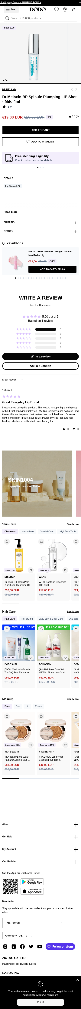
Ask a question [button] (40, 365)
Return (8, 231)
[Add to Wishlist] (30, 570)
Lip (27, 706)
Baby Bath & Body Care (51, 619)
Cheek (38, 706)
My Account (9, 849)
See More (73, 524)
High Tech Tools (68, 531)
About (5, 824)
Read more (11, 211)
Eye (18, 706)
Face (7, 706)
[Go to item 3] (43, 167)
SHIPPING (9, 222)
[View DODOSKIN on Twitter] (31, 946)
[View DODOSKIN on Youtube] (40, 946)
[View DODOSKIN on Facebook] (22, 946)
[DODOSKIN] (37, 9)
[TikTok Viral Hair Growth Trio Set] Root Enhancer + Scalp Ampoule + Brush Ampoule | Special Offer (18, 671)
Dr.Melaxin (9, 89)
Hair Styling (27, 619)
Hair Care (10, 619)
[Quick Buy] (4, 714)
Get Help (7, 836)
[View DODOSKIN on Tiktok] (14, 946)
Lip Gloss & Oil (12, 186)
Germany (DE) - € (16, 935)
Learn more (51, 995)
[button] (5, 106)
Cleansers (10, 531)
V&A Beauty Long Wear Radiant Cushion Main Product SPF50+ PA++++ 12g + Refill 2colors (17, 758)
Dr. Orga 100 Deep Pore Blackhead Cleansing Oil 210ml (17, 584)
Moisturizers (28, 531)
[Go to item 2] (40, 167)
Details (8, 178)
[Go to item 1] (37, 167)
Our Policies (9, 861)
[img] (74, 116)
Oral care (73, 619)
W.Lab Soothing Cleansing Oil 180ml (52, 583)
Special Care (46, 531)
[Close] (77, 980)
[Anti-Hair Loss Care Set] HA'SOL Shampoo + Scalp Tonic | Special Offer (52, 671)
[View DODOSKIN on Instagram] (5, 946)
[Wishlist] (56, 9)
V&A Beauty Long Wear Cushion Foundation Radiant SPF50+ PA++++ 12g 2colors (52, 758)
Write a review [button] (40, 356)
